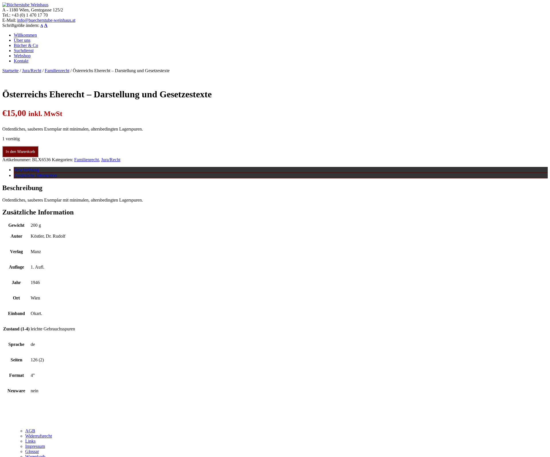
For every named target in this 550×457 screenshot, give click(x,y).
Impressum (35, 446)
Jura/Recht (31, 70)
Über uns (22, 40)
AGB (30, 430)
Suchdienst (24, 50)
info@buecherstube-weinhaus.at (46, 20)
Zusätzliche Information (35, 175)
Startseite (10, 70)
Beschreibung (26, 169)
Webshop (22, 55)
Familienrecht (57, 70)
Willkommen (25, 35)
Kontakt (21, 60)
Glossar (32, 451)
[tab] (281, 170)
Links (30, 441)
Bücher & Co (26, 45)
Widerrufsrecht (38, 436)
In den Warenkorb (20, 151)
